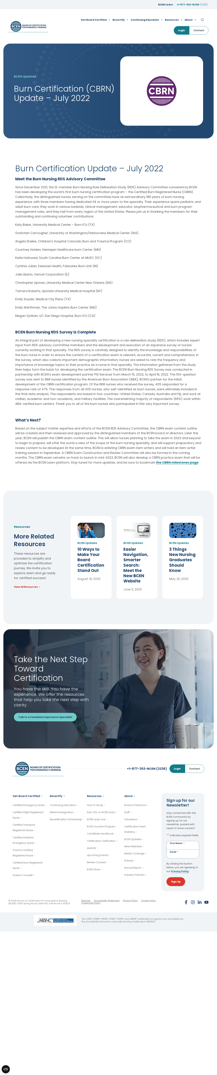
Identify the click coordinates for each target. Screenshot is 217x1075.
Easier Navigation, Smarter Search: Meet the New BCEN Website (135, 565)
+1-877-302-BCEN (192, 4)
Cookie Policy (148, 900)
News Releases (133, 846)
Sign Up (176, 881)
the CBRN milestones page (177, 462)
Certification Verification (101, 841)
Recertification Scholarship (66, 819)
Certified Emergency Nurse (29, 805)
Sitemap (86, 900)
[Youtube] (206, 902)
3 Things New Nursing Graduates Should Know (182, 559)
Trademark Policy (90, 903)
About (128, 796)
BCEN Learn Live (96, 819)
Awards (91, 848)
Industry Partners (134, 875)
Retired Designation (61, 812)
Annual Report (132, 867)
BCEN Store (93, 869)
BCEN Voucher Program (101, 826)
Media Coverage (134, 853)
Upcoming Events (97, 855)
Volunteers (130, 819)
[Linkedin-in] (200, 902)
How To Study (95, 805)
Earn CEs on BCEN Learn (101, 812)
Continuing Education (63, 805)
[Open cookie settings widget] (6, 1069)
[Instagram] (193, 902)
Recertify (56, 796)
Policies (128, 860)
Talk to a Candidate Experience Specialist (45, 717)
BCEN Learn (165, 4)
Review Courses (96, 862)
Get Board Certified (26, 796)
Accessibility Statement (107, 900)
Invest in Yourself (23, 875)
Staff (127, 812)
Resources (94, 796)
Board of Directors (135, 805)
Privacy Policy (180, 871)
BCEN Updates (132, 839)
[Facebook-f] (186, 902)
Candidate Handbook (100, 833)
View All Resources (26, 587)
